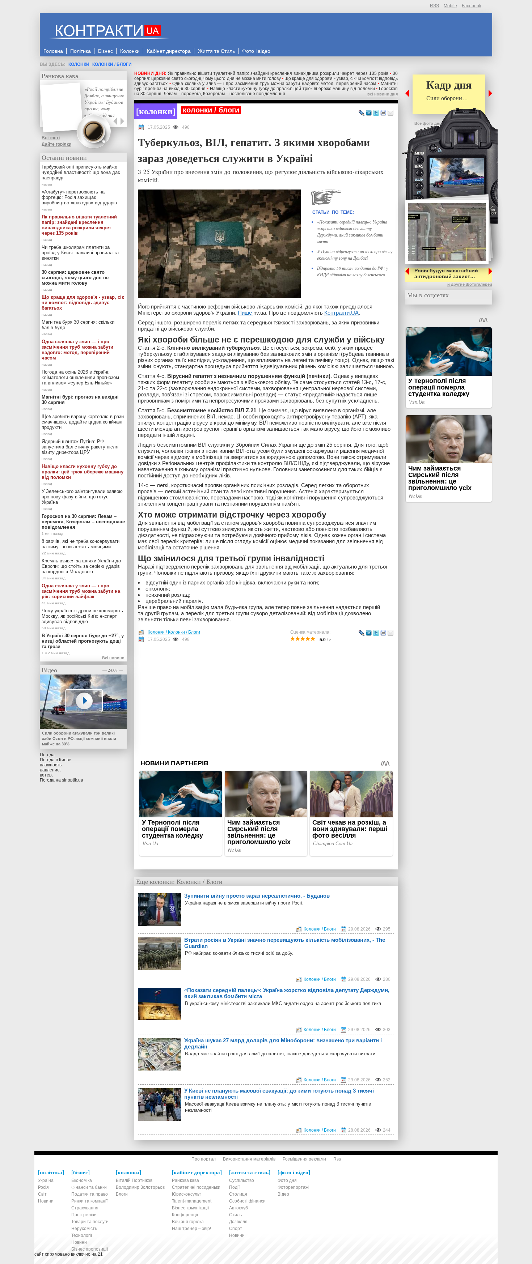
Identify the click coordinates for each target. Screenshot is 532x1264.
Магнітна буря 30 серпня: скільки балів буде (78, 324)
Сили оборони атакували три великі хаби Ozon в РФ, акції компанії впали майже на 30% (79, 738)
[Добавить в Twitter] (376, 113)
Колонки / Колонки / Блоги (174, 632)
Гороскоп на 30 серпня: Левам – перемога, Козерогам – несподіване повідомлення (266, 91)
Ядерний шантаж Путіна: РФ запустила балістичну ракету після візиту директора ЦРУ (80, 447)
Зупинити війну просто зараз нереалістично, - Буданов (257, 896)
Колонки (78, 64)
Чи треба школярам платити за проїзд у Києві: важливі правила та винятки (80, 252)
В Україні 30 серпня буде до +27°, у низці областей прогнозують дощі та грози (83, 641)
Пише (245, 313)
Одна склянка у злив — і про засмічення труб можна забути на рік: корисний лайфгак (81, 591)
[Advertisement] (266, 701)
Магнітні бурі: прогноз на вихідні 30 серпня (80, 399)
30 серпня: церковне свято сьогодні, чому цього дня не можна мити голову (266, 76)
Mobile (450, 5)
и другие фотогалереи (469, 284)
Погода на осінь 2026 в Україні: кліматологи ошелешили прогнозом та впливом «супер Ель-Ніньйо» (80, 377)
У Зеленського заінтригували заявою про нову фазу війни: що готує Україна (82, 497)
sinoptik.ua (72, 780)
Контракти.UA (341, 313)
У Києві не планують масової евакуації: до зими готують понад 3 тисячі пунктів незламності (279, 1094)
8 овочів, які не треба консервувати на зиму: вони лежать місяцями (80, 544)
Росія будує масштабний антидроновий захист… (446, 273)
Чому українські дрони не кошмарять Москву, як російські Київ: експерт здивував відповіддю (82, 616)
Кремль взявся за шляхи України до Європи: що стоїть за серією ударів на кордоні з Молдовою (81, 566)
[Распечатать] (383, 113)
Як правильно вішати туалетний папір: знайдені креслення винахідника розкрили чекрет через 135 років (278, 73)
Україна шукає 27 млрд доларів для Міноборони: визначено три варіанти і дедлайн (283, 1043)
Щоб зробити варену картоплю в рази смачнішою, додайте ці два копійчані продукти (83, 422)
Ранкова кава (60, 75)
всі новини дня (382, 94)
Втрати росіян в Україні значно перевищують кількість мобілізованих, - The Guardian (284, 943)
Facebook (471, 5)
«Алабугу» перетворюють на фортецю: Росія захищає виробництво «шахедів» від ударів (79, 197)
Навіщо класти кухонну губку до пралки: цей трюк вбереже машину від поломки (292, 88)
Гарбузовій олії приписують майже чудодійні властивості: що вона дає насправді (81, 172)
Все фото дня (428, 123)
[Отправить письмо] (390, 113)
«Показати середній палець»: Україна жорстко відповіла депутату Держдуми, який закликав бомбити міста (286, 993)
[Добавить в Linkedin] (369, 113)
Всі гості (51, 137)
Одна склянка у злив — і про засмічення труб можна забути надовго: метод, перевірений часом (274, 83)
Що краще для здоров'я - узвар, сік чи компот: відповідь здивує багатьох (83, 302)
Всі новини (113, 658)
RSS (434, 5)
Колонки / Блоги (112, 64)
